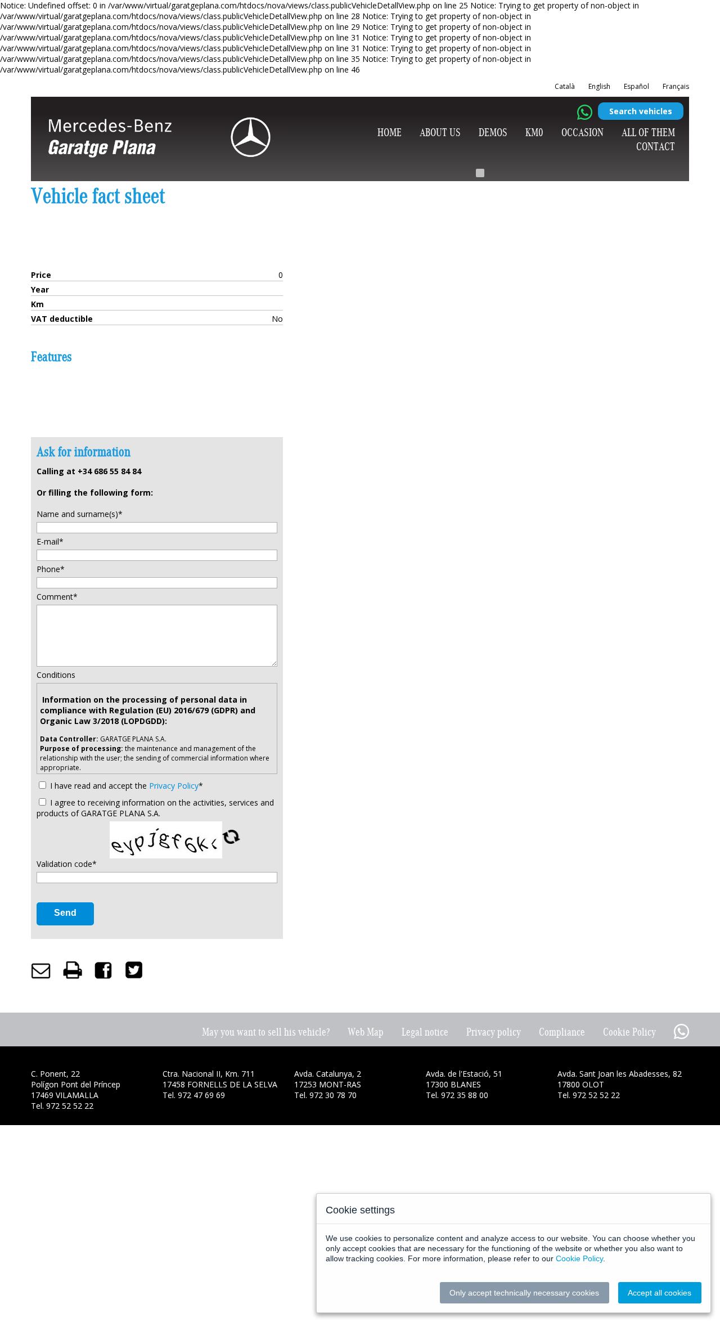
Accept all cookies (659, 1292)
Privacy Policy (174, 785)
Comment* (57, 596)
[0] (480, 173)
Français (676, 86)
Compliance (562, 1032)
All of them (648, 132)
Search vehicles (640, 111)
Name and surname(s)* (80, 514)
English (599, 86)
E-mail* (50, 541)
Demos (493, 132)
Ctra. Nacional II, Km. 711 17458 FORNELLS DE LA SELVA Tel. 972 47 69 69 (220, 1084)
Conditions (56, 674)
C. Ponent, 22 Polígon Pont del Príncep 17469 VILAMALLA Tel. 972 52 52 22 (75, 1089)
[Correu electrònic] (41, 969)
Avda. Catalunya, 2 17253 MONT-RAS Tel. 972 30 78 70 (327, 1084)
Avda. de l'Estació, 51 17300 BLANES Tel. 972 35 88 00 (464, 1084)
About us (440, 132)
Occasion (582, 132)
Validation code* (67, 863)
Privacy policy (493, 1032)
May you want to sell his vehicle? (266, 1032)
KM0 (534, 132)
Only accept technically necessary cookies (524, 1292)
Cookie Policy (629, 1032)
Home (389, 132)
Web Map (366, 1032)
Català (565, 86)
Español (636, 86)
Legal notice (425, 1032)
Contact (655, 147)
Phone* (51, 569)
